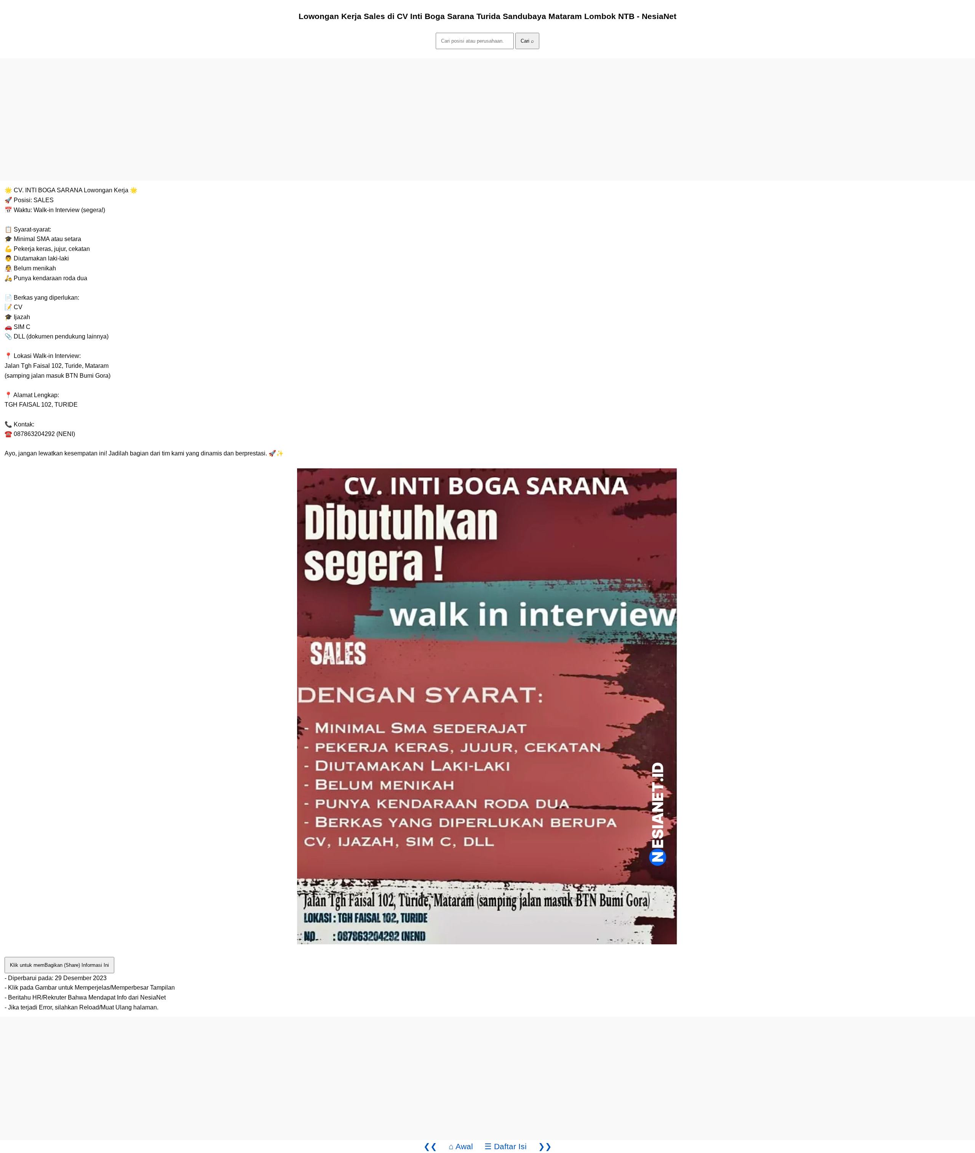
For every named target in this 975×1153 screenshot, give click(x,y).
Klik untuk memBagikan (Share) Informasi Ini (59, 965)
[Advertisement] (228, 111)
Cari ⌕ (527, 41)
